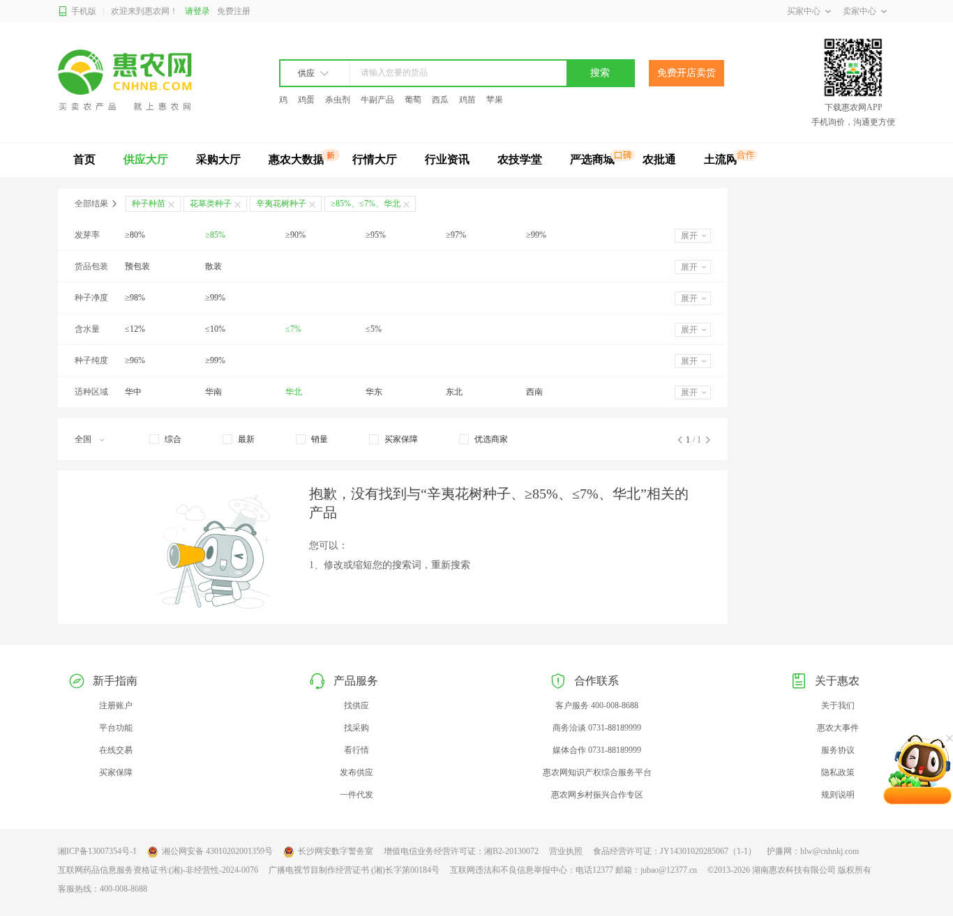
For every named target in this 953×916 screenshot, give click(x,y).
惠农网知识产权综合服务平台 (597, 772)
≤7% (293, 329)
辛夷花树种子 (281, 203)
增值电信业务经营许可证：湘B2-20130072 (461, 851)
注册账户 (116, 705)
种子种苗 (148, 203)
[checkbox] (165, 439)
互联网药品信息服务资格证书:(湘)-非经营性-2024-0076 (158, 870)
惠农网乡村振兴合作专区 (597, 795)
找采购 (356, 728)
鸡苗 (467, 100)
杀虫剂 (337, 100)
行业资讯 (447, 159)
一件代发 (356, 795)
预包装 (137, 266)
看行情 (356, 750)
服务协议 (838, 750)
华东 (374, 392)
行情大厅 (374, 159)
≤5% (374, 329)
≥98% (135, 298)
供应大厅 (145, 159)
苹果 (494, 100)
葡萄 (413, 100)
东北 (454, 392)
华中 (133, 392)
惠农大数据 (296, 159)
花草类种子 (211, 203)
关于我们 (838, 705)
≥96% (135, 360)
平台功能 (116, 728)
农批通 (659, 159)
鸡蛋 (306, 100)
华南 (213, 392)
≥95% (376, 235)
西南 (534, 392)
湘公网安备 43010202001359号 (217, 851)
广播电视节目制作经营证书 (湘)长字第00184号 (354, 870)
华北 (293, 392)
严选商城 (592, 159)
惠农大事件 (838, 728)
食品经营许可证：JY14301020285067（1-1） (674, 851)
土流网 (720, 159)
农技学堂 (519, 159)
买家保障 (116, 772)
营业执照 (566, 851)
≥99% (536, 235)
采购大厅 (218, 159)
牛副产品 (377, 100)
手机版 (83, 11)
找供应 (356, 705)
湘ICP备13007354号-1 (97, 851)
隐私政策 (838, 772)
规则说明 (838, 795)
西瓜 (440, 100)
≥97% (456, 235)
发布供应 (356, 772)
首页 (84, 159)
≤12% (135, 329)
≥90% (295, 235)
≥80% (135, 235)
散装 (213, 266)
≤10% (215, 329)
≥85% (215, 235)
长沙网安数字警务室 (335, 851)
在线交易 (116, 750)
